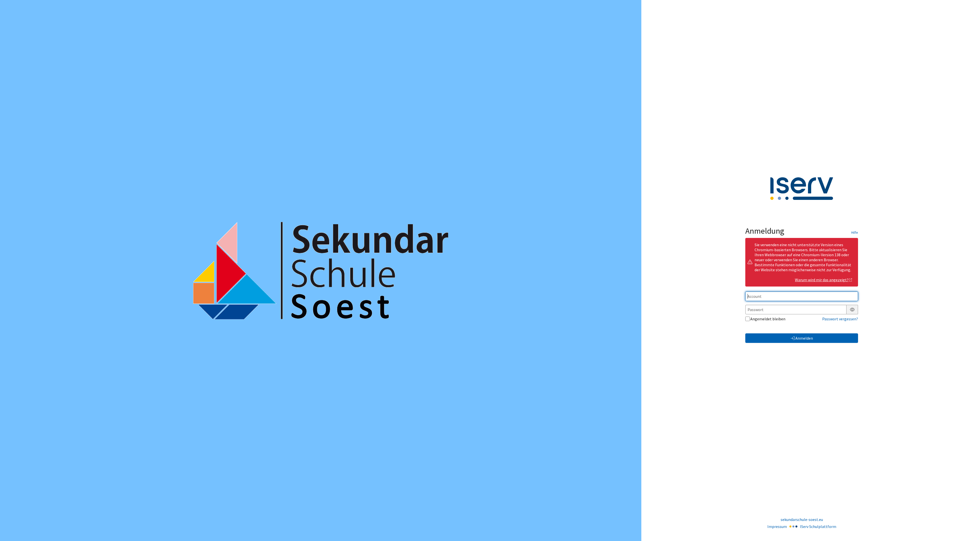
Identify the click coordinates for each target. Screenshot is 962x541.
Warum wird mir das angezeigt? (822, 279)
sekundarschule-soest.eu (802, 519)
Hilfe (854, 232)
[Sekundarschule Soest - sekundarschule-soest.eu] (320, 270)
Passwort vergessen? (840, 318)
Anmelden (804, 338)
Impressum (777, 526)
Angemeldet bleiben (767, 318)
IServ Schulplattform (818, 526)
